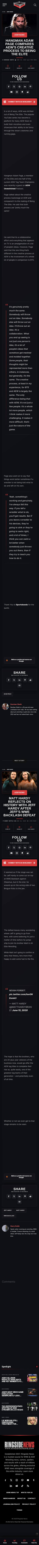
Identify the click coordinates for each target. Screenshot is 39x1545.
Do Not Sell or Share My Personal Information (19, 1522)
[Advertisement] (20, 282)
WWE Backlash (9, 1215)
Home (3, 11)
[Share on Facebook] (8, 680)
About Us (21, 1498)
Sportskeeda (22, 605)
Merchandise (9, 1498)
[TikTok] (22, 1485)
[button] (35, 4)
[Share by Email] (19, 685)
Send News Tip (12, 1492)
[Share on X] (14, 680)
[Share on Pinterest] (25, 680)
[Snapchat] (22, 92)
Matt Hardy (20, 1210)
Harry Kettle (8, 821)
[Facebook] (8, 86)
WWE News (5, 1417)
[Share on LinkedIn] (19, 680)
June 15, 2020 (20, 1010)
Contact (32, 1498)
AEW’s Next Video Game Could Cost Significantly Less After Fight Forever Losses (13, 1393)
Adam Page (7, 694)
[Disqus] (19, 1315)
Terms (19, 1510)
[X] (14, 86)
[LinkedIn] (25, 86)
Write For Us (27, 1492)
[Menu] (5, 5)
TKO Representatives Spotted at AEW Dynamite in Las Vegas (12, 1408)
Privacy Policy (29, 1504)
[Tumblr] (33, 1480)
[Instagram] (17, 92)
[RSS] (27, 1485)
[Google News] (19, 86)
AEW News (10, 11)
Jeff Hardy (8, 1210)
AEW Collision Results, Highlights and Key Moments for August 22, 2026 (12, 1379)
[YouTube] (11, 92)
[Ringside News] (19, 5)
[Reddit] (27, 92)
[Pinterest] (30, 86)
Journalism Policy (11, 1504)
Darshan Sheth (9, 60)
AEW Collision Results (10, 1374)
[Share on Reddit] (30, 680)
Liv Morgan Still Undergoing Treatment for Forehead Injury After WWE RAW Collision (10, 1422)
